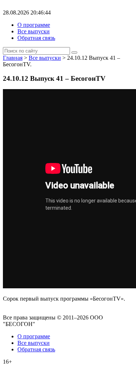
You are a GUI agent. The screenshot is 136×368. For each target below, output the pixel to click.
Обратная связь (36, 38)
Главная (12, 58)
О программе (33, 25)
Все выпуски (33, 31)
